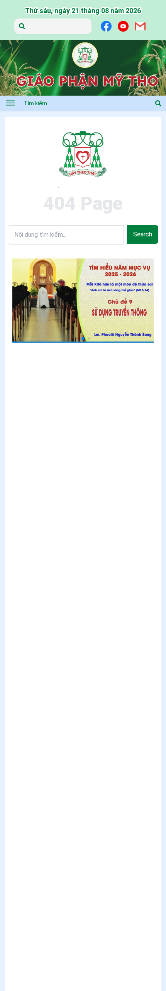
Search (142, 234)
